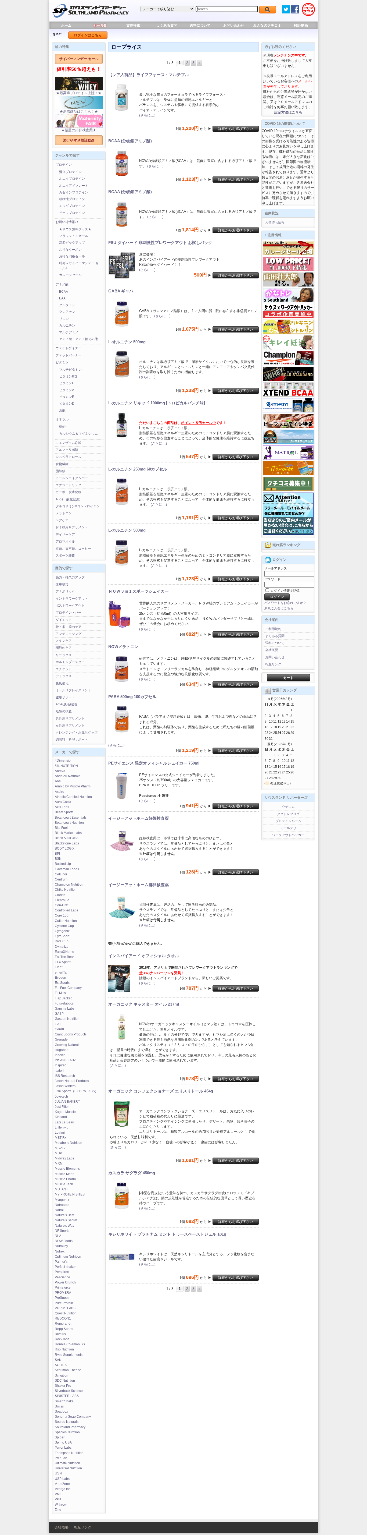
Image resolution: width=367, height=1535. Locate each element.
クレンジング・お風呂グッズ (77, 732)
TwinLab (61, 1458)
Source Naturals (66, 1422)
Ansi (58, 781)
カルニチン (67, 325)
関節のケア (64, 648)
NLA (58, 1236)
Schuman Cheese (68, 1370)
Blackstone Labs (67, 843)
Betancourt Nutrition (69, 823)
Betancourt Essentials (71, 817)
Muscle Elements (67, 1168)
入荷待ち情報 (275, 222)
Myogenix (62, 1200)
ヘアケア (62, 520)
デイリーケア (65, 534)
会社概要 (271, 650)
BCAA (63, 291)
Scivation (61, 1375)
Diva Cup (62, 941)
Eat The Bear (64, 957)
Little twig (62, 1127)
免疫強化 (62, 683)
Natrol (59, 1210)
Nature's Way (64, 1226)
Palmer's (61, 1262)
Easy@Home (64, 952)
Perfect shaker (65, 1267)
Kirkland (61, 1117)
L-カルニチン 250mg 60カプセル (137, 469)
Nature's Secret (66, 1220)
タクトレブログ (288, 814)
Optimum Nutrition (68, 1256)
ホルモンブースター (70, 662)
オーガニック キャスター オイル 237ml (143, 1004)
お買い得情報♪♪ (67, 222)
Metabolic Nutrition (68, 1143)
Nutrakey (61, 1246)
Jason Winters (65, 1086)
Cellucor (61, 874)
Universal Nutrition (68, 1468)
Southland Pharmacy (70, 1427)
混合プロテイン (70, 172)
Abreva (60, 771)
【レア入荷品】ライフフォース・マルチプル (148, 74)
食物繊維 (62, 464)
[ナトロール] (288, 458)
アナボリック (65, 591)
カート (288, 678)
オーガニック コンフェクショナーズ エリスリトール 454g (160, 1091)
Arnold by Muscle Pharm (73, 786)
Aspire (59, 792)
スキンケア (64, 641)
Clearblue (62, 900)
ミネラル (62, 419)
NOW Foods (64, 1241)
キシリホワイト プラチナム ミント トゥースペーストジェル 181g (167, 1234)
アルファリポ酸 (67, 450)
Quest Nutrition (66, 1313)
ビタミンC (66, 383)
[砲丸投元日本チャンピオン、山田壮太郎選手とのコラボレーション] (288, 285)
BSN (58, 859)
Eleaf (58, 967)
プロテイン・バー (68, 612)
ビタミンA (66, 390)
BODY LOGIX (64, 848)
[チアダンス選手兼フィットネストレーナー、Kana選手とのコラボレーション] (288, 301)
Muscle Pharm (65, 1179)
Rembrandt (63, 1323)
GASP (59, 1014)
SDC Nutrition (65, 1380)
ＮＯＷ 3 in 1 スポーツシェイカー (138, 591)
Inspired (61, 1065)
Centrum (61, 879)
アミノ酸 (62, 284)
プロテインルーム (288, 821)
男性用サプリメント (70, 718)
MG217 (60, 1148)
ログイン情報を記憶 (285, 591)
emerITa (61, 972)
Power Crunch (65, 1282)
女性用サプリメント (70, 725)
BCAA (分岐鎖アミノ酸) (130, 141)
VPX (58, 1499)
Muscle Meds (64, 1174)
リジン (64, 318)
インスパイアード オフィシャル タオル (143, 955)
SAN (58, 1360)
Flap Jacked (64, 998)
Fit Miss (60, 993)
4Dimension (64, 760)
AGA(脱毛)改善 (66, 704)
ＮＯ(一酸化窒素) (68, 499)
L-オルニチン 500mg (127, 341)
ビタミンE (66, 396)
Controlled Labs (66, 910)
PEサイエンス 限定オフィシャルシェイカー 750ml (153, 763)
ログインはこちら (88, 35)
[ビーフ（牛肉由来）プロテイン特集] (288, 427)
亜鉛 (62, 427)
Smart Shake (64, 1401)
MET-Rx (60, 1138)
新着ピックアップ (72, 242)
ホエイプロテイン (72, 178)
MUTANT (61, 1189)
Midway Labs (64, 1158)
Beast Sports (64, 812)
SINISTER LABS (67, 1396)
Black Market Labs (68, 833)
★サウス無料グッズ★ (75, 229)
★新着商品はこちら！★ (79, 111)
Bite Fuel (61, 828)
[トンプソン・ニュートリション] (288, 474)
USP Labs (62, 1479)
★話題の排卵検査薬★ (78, 130)
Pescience (62, 1277)
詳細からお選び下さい (235, 129)
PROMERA (63, 1293)
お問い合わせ (233, 25)
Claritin (60, 895)
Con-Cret (61, 905)
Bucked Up (63, 864)
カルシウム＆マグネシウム (78, 433)
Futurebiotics (64, 1003)
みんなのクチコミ (267, 25)
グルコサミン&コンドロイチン (78, 506)
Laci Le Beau (64, 1122)
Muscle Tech (64, 1184)
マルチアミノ (68, 332)
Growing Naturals (67, 1045)
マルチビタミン (70, 369)
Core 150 (62, 915)
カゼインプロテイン (73, 192)
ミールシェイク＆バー (72, 478)
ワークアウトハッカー (288, 835)
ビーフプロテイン (72, 212)
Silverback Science (69, 1391)
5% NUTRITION (66, 766)
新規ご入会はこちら (278, 608)
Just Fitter (62, 1107)
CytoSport (62, 936)
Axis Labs (62, 807)
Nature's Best (64, 1215)
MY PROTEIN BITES (70, 1194)
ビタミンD (66, 403)
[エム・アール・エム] (288, 411)
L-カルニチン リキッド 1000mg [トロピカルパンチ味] (156, 403)
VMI (57, 1494)
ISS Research (65, 1076)
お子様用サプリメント (72, 527)
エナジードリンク (68, 485)
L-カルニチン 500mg (127, 530)
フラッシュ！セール (73, 236)
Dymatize (62, 947)
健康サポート (65, 697)
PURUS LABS (65, 1308)
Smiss (59, 1406)
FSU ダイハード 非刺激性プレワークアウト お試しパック (160, 242)
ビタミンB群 (68, 376)
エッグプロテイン (72, 205)
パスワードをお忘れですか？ (285, 603)
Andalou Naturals (67, 776)
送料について (200, 25)
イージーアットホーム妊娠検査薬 (138, 818)
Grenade (61, 1039)
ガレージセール (70, 275)
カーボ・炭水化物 (68, 492)
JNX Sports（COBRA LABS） (76, 1091)
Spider (59, 1437)
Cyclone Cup (64, 926)
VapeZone (62, 1484)
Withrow (61, 1504)
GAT (58, 1024)
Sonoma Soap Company (73, 1417)
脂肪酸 (60, 471)
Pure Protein (64, 1303)
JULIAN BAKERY (67, 1101)
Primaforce (63, 1287)
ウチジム (288, 807)
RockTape (62, 1339)
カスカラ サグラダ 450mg (131, 1172)
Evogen (60, 977)
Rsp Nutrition (64, 1349)
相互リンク (273, 664)
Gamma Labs (64, 1008)
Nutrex (59, 1251)
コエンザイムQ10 (68, 443)
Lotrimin (61, 1132)
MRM (59, 1163)
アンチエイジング (68, 634)
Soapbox (61, 1411)
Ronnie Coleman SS (70, 1344)
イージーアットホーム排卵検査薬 (138, 884)
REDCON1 (63, 1318)
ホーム (66, 25)
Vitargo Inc (62, 1489)
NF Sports (62, 1231)
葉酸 (62, 410)
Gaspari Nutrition (67, 1019)
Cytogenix (62, 931)
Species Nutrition (67, 1432)
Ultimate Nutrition (67, 1463)
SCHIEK (61, 1365)
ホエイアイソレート (73, 185)
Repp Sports (64, 1329)
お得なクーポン (70, 249)
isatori (59, 1071)
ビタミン (62, 362)
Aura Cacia (63, 802)
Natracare (62, 1205)
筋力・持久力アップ (70, 577)
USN (58, 1473)
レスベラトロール (68, 457)
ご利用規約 (273, 629)
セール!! (99, 25)
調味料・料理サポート (72, 739)
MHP (58, 1153)
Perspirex (62, 1272)
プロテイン (64, 165)
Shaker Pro (63, 1386)
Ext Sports (62, 983)
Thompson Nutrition (69, 1453)
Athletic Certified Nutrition (73, 797)
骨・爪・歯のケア (68, 627)
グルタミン (67, 305)
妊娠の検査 (64, 711)
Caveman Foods (67, 869)
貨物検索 (133, 25)
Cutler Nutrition (66, 921)
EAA (62, 298)
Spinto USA (63, 1442)
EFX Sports (63, 962)
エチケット (64, 669)
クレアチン (67, 311)
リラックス (64, 655)
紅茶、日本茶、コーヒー (73, 548)
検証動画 (301, 25)
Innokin (60, 1055)
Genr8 (59, 1029)
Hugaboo (62, 1050)
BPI (57, 853)
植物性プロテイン (72, 199)
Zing (58, 1510)
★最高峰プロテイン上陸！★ (79, 93)
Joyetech (61, 1096)
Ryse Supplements (68, 1355)
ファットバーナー (68, 355)
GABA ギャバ (120, 291)
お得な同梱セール (72, 256)
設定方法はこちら (288, 112)
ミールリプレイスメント (73, 690)
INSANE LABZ (65, 1060)
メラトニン (64, 513)
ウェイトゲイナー (68, 348)
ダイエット (64, 620)
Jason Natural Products (72, 1081)
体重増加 (62, 584)
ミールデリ (288, 828)
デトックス (64, 676)
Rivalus (60, 1334)
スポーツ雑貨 (65, 555)
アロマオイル (65, 541)
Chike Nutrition (66, 890)
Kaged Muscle (65, 1112)
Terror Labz (63, 1447)
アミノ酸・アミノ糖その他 (78, 339)
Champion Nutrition (69, 884)
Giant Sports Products (71, 1034)
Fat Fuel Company (68, 988)
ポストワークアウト (70, 605)
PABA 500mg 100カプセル (132, 696)
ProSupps (62, 1298)
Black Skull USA (66, 838)
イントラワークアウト (72, 598)
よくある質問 (166, 25)
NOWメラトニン (123, 646)
